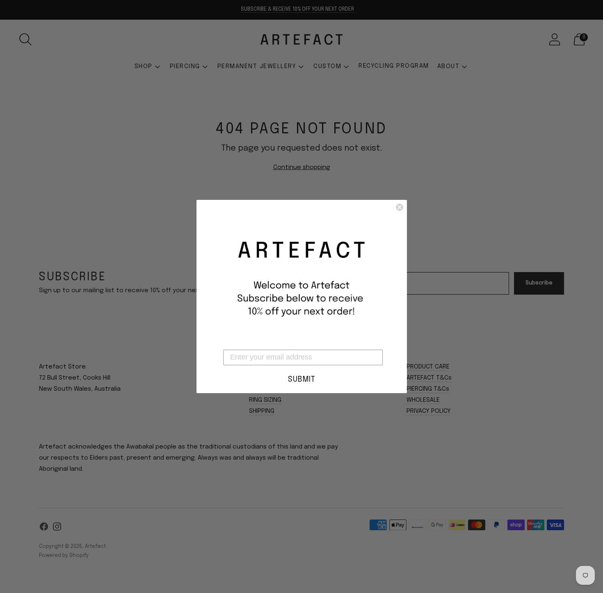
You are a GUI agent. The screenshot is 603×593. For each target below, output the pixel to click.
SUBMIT (301, 379)
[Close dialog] (399, 207)
